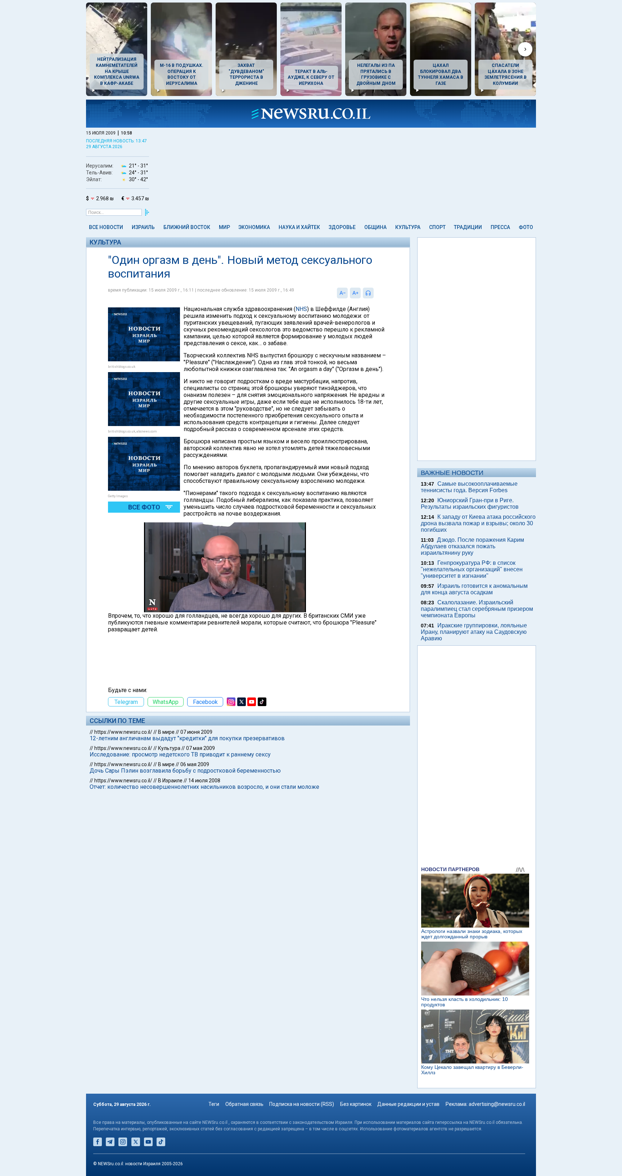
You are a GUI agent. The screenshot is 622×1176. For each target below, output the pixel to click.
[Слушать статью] (375, 293)
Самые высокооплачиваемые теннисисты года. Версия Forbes (469, 487)
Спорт (437, 227)
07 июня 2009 (196, 732)
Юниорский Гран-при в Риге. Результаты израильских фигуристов (470, 503)
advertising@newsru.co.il (497, 1104)
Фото (526, 227)
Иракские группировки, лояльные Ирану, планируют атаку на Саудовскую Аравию (474, 631)
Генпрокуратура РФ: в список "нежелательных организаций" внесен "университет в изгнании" (472, 569)
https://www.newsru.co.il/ (123, 732)
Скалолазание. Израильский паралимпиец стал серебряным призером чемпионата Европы (477, 608)
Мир (224, 227)
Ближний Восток (186, 227)
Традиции (468, 227)
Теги (213, 1104)
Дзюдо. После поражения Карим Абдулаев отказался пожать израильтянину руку (472, 546)
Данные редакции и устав (408, 1104)
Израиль (143, 227)
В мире (166, 732)
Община (375, 227)
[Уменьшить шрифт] (342, 293)
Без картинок (355, 1104)
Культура (407, 227)
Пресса (500, 227)
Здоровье (342, 227)
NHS (301, 309)
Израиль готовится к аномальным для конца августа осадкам (474, 589)
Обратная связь (244, 1104)
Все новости (106, 227)
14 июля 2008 (204, 780)
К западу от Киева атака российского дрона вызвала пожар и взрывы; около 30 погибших (478, 523)
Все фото (144, 507)
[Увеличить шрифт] (355, 293)
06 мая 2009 (194, 764)
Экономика (254, 227)
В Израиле (170, 780)
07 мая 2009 (200, 748)
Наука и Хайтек (299, 227)
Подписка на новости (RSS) (301, 1104)
